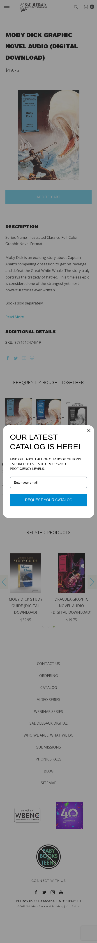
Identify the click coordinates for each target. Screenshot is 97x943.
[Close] (88, 430)
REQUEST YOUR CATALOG (48, 500)
